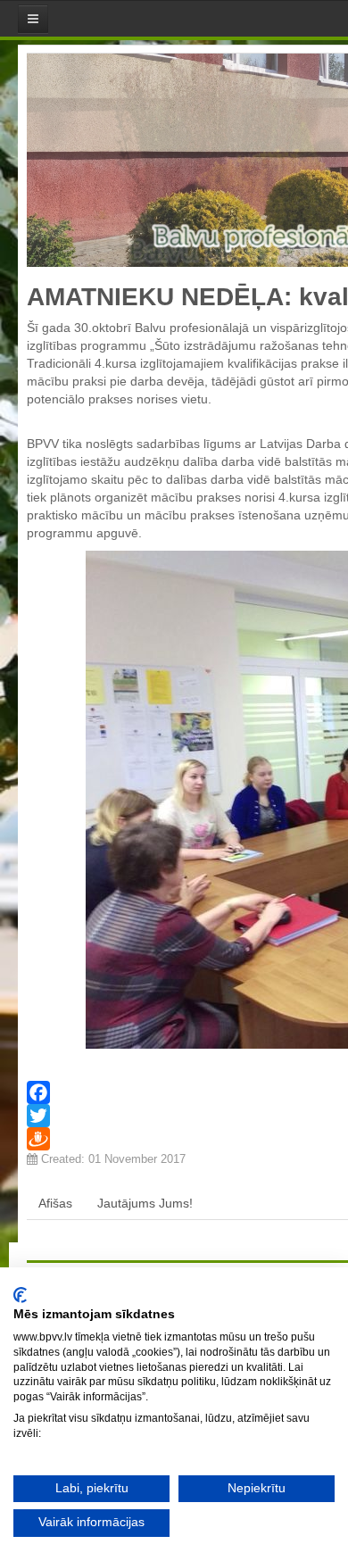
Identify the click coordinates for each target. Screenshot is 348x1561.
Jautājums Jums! (145, 1203)
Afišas (55, 1203)
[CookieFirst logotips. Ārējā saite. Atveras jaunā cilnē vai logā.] (20, 1295)
